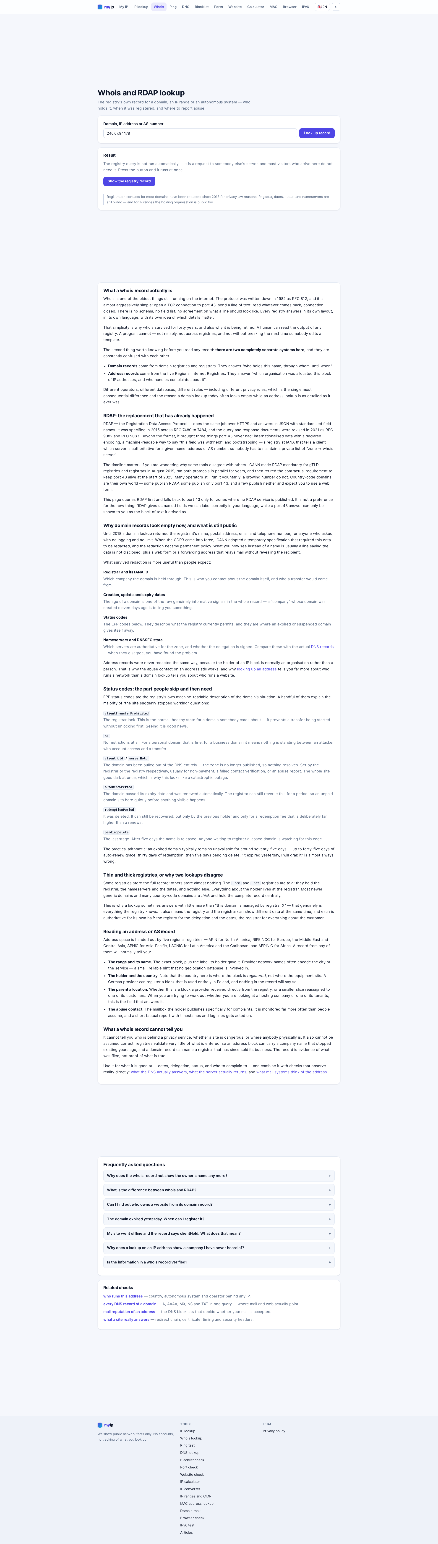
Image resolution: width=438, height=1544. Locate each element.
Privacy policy (274, 1431)
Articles (186, 1532)
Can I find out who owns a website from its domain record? (160, 1204)
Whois (159, 7)
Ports (218, 7)
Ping (173, 7)
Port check (189, 1467)
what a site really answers (126, 1319)
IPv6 (305, 7)
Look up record (317, 133)
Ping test (187, 1445)
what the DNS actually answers (159, 1072)
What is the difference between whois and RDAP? (151, 1190)
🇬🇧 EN (322, 7)
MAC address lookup (197, 1503)
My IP (123, 7)
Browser (290, 7)
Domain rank (190, 1511)
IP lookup (140, 7)
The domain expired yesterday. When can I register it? (155, 1219)
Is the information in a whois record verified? (147, 1262)
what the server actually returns (217, 1072)
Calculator (255, 7)
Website (235, 7)
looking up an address (257, 669)
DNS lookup (189, 1452)
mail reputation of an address (129, 1311)
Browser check (192, 1518)
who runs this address (123, 1296)
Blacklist (202, 7)
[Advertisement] (219, 52)
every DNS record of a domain (129, 1304)
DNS (185, 7)
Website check (192, 1474)
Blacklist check (192, 1460)
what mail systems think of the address (291, 1072)
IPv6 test (187, 1525)
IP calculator (190, 1481)
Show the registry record (129, 181)
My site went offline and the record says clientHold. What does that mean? (174, 1233)
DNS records (322, 646)
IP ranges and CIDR (195, 1496)
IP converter (190, 1489)
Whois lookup (191, 1438)
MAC (273, 7)
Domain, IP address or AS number (133, 123)
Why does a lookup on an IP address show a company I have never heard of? (175, 1247)
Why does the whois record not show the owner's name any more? (167, 1175)
